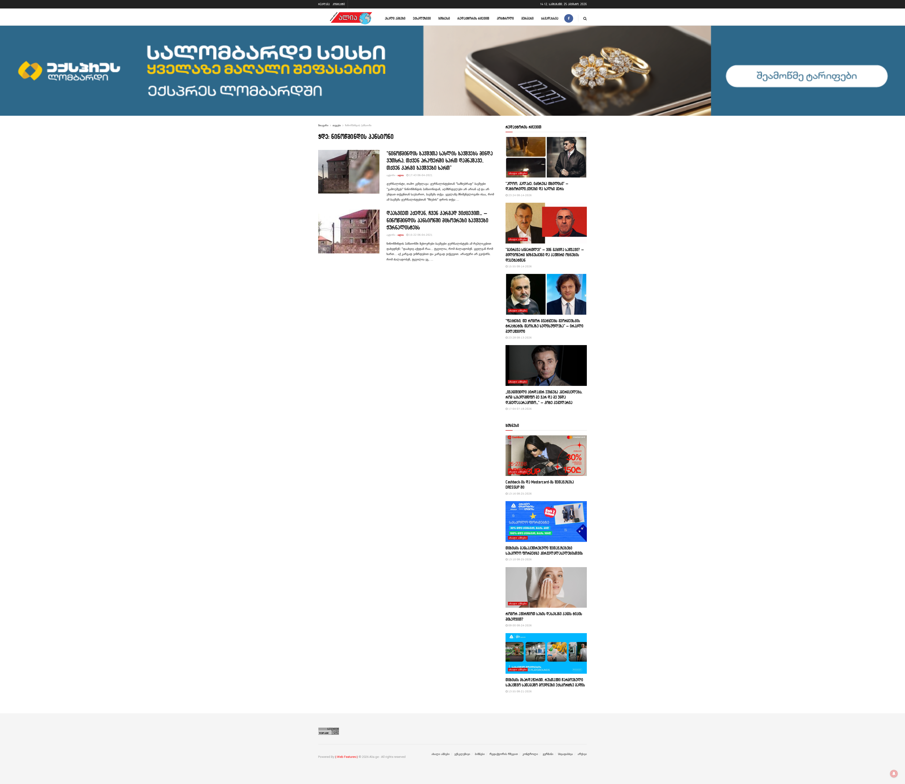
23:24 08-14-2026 (520, 195)
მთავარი (323, 125)
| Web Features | (346, 757)
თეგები (337, 125)
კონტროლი (505, 18)
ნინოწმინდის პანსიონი (358, 125)
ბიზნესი (444, 18)
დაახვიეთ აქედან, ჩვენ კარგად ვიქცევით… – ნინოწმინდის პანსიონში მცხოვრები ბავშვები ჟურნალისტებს (437, 220)
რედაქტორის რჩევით (473, 18)
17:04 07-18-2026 (520, 408)
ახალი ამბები (395, 18)
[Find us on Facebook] (568, 18)
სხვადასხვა (549, 18)
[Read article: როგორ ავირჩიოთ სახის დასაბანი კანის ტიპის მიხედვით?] (546, 587)
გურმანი (527, 18)
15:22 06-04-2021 (420, 234)
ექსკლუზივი (422, 18)
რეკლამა (324, 4)
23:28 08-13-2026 (520, 337)
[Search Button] (585, 18)
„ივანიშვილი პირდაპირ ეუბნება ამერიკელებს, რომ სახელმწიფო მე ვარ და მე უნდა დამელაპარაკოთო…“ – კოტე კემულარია (544, 397)
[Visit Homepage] (350, 18)
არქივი (582, 754)
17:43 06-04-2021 (420, 175)
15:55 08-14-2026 (520, 266)
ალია (401, 175)
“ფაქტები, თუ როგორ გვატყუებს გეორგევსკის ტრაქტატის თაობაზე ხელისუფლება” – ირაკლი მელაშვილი (544, 326)
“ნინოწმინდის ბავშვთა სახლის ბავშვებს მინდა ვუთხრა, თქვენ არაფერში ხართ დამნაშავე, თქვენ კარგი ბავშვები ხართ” (440, 160)
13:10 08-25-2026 (520, 559)
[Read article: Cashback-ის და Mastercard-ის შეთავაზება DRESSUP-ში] (546, 455)
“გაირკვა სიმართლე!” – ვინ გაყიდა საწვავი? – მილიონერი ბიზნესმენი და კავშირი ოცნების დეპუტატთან (545, 254)
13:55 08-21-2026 (520, 691)
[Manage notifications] (894, 773)
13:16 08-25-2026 (520, 493)
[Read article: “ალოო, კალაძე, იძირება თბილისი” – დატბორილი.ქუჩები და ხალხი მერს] (546, 157)
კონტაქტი (339, 4)
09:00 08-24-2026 (520, 625)
